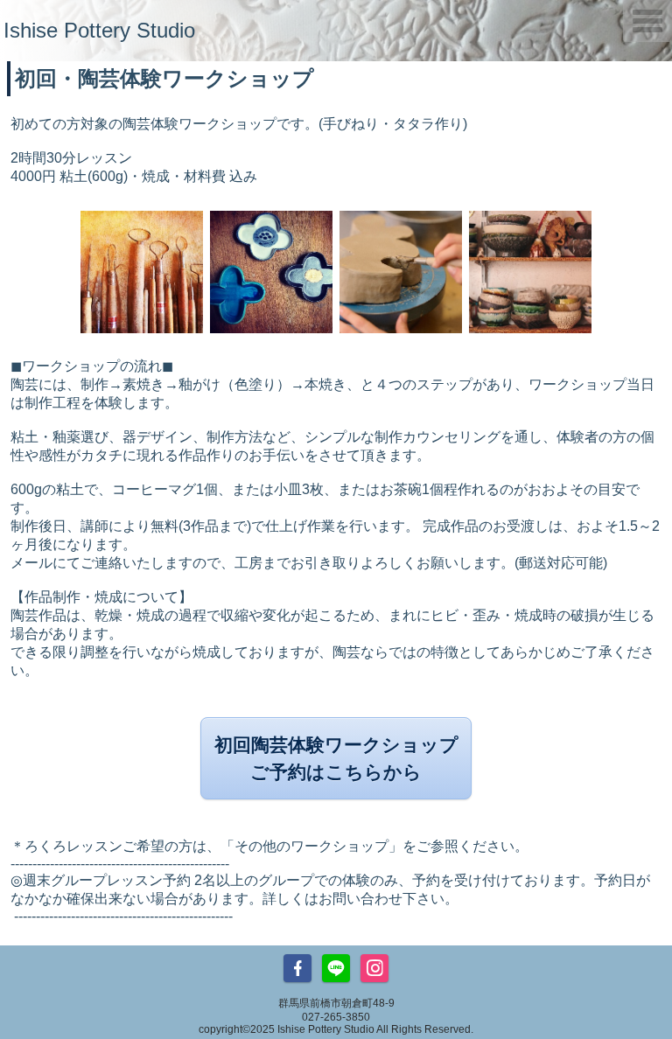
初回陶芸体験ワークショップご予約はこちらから (336, 758)
